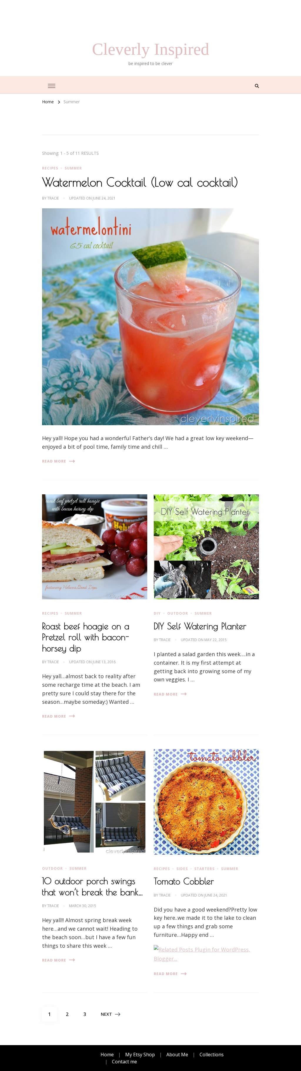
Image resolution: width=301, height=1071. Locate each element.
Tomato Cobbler (184, 881)
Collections (212, 1054)
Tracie (53, 198)
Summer (73, 168)
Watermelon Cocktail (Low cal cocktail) (140, 182)
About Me (177, 1054)
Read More (54, 461)
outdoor (177, 613)
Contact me (124, 1061)
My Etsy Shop (140, 1054)
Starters (204, 868)
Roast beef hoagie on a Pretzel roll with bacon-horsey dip (85, 637)
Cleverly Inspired (150, 49)
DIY (157, 613)
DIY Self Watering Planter (200, 626)
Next (106, 1014)
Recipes (50, 168)
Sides (182, 868)
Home (107, 1054)
